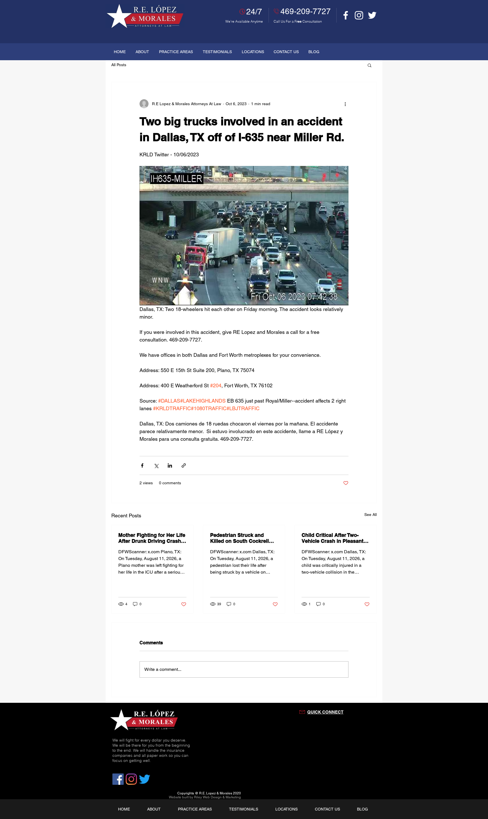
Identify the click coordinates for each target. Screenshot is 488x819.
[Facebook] (345, 15)
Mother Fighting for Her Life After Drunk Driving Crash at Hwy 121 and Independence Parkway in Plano (151, 538)
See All (370, 514)
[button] (369, 65)
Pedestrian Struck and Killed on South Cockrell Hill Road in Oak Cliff (239, 538)
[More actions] (345, 103)
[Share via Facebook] (142, 465)
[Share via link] (183, 465)
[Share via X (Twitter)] (156, 465)
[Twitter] (372, 15)
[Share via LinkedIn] (170, 465)
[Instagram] (359, 15)
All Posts (118, 64)
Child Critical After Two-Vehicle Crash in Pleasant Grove (332, 538)
